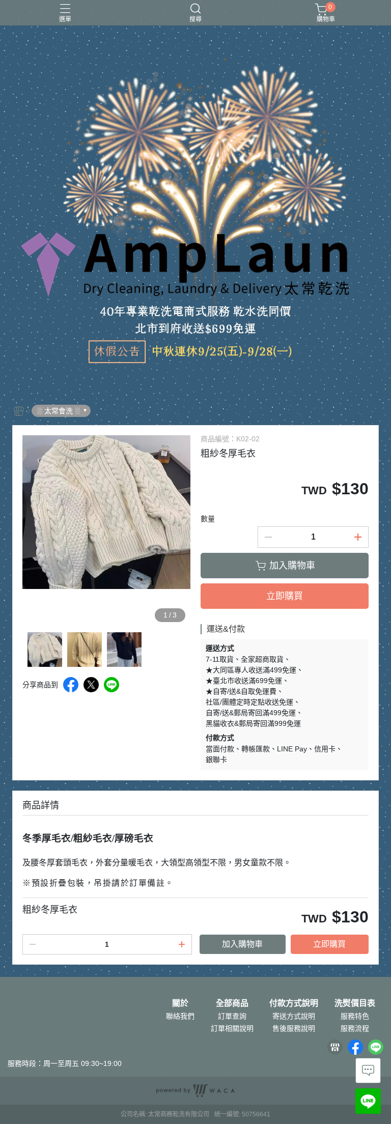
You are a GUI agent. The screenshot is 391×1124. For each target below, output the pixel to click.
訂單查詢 (232, 1016)
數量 (208, 519)
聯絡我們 (180, 1016)
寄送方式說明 (293, 1016)
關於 (180, 1003)
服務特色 (355, 1016)
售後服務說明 (293, 1028)
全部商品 (232, 1003)
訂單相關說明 (232, 1028)
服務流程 (355, 1028)
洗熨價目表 (354, 1003)
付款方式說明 (293, 1003)
